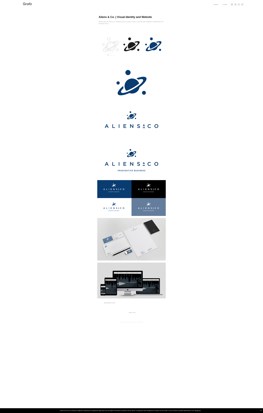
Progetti (215, 4)
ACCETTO (198, 410)
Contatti (224, 4)
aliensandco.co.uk (109, 303)
